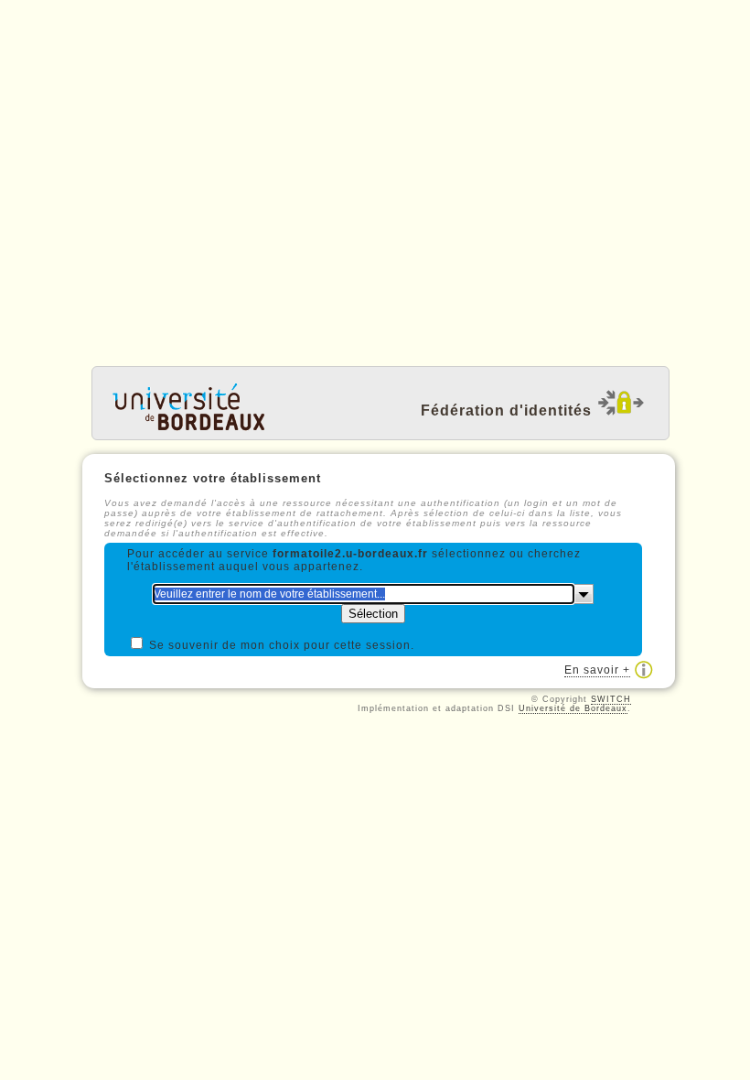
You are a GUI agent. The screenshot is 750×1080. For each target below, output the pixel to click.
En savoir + (597, 670)
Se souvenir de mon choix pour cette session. (281, 645)
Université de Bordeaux (573, 708)
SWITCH (611, 699)
